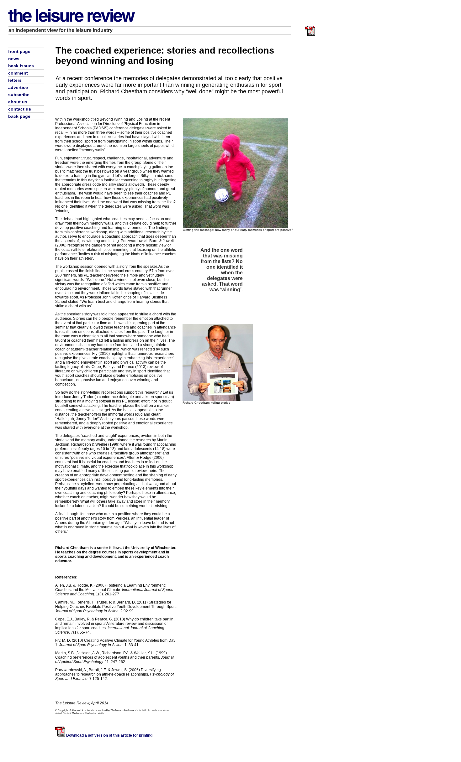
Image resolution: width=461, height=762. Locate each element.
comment (18, 72)
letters (15, 80)
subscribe (18, 94)
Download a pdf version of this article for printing (109, 735)
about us (17, 101)
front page (19, 51)
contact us (19, 108)
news (13, 58)
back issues (21, 65)
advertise (18, 87)
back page (19, 116)
